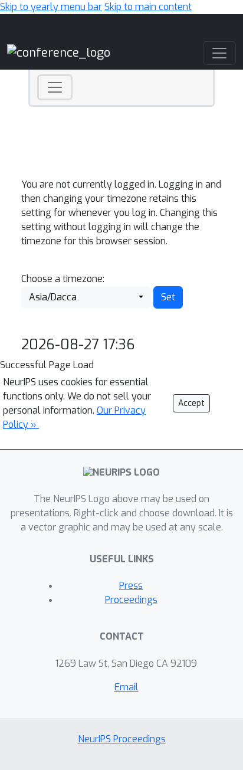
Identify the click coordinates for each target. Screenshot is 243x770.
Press (131, 585)
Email (126, 687)
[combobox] (86, 297)
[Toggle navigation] (55, 87)
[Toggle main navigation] (219, 53)
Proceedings (131, 600)
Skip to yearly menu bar (51, 7)
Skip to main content (148, 7)
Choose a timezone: (62, 279)
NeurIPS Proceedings (122, 739)
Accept (191, 403)
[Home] (58, 53)
